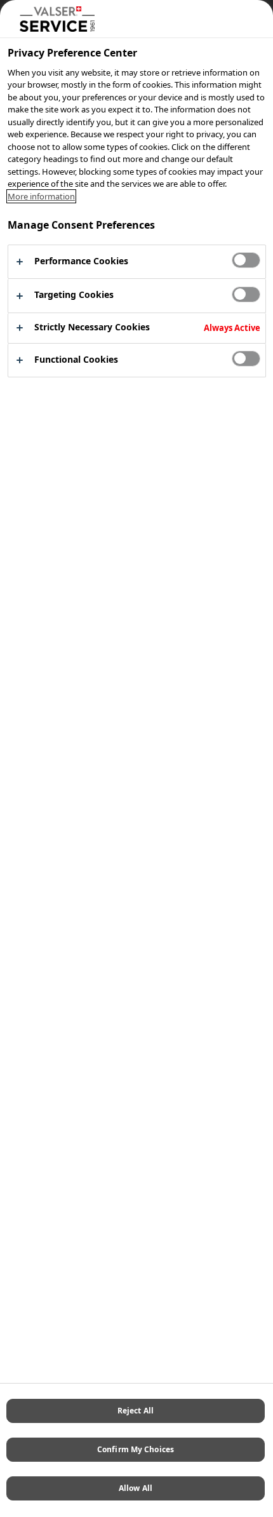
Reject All (135, 1410)
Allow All (135, 1488)
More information (41, 196)
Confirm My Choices (135, 1449)
